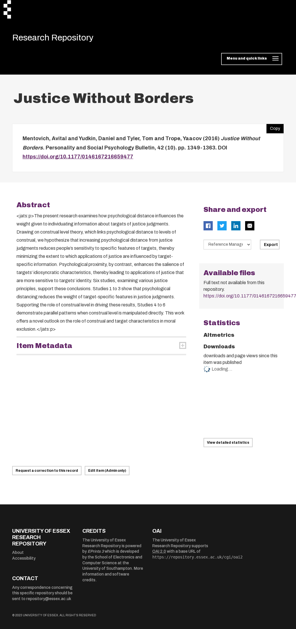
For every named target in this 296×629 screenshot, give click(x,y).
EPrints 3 (96, 551)
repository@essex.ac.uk (48, 599)
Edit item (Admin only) (107, 471)
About (18, 552)
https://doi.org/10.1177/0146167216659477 (78, 157)
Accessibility (24, 558)
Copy (273, 127)
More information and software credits (112, 574)
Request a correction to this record (47, 471)
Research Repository (52, 37)
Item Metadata (44, 345)
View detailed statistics (228, 443)
